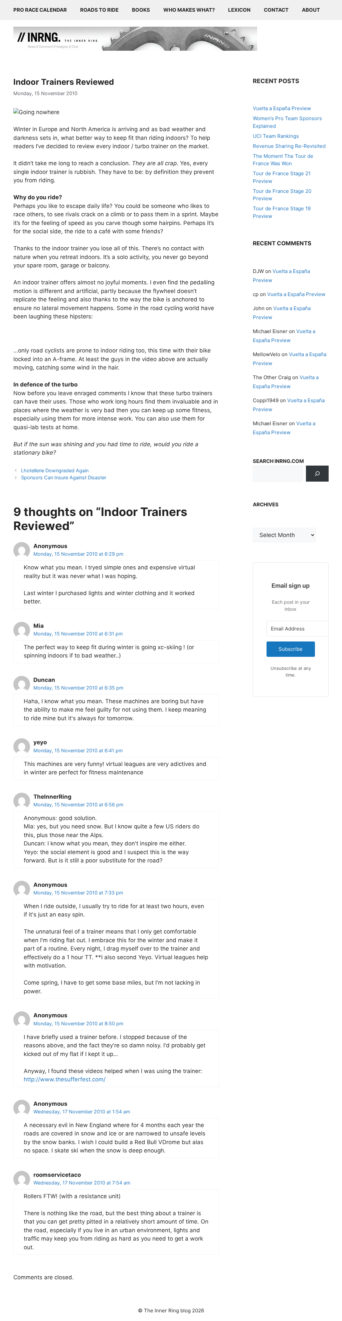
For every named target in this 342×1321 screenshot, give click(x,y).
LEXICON (239, 10)
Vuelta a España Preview (282, 108)
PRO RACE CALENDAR (40, 10)
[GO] (317, 474)
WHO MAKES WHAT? (189, 10)
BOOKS (141, 10)
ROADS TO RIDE (99, 10)
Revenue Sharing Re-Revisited (289, 146)
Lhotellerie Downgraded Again (55, 470)
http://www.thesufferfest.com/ (65, 1079)
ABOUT (311, 10)
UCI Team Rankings (276, 136)
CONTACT (276, 10)
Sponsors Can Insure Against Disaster (63, 477)
